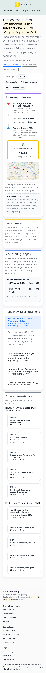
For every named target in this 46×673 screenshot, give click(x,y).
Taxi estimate (11, 82)
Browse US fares (10, 69)
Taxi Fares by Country (11, 634)
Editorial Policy (8, 613)
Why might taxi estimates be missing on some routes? (21, 383)
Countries (36, 10)
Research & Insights (10, 642)
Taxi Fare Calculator (12, 10)
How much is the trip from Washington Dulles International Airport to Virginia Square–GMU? (20, 322)
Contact (6, 621)
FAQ (7, 87)
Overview (21, 76)
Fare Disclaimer (8, 659)
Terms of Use (7, 655)
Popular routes (19, 87)
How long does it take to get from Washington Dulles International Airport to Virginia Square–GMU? (21, 357)
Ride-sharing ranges (29, 82)
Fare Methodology (10, 617)
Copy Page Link (29, 65)
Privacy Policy (8, 652)
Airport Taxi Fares (9, 638)
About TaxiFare (8, 610)
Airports (26, 10)
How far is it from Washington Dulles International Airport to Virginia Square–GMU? (22, 371)
